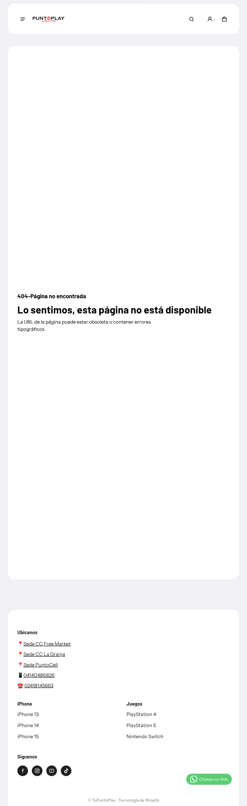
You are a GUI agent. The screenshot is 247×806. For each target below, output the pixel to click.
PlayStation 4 (141, 714)
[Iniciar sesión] (210, 19)
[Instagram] (37, 770)
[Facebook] (22, 770)
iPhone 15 (28, 736)
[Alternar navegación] (22, 19)
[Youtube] (51, 770)
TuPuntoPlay (104, 800)
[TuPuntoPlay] (49, 19)
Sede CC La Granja (44, 654)
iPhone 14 (28, 725)
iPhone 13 (28, 714)
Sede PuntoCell (40, 665)
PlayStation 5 (141, 725)
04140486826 (39, 675)
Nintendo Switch (145, 736)
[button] (191, 19)
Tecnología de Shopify (138, 800)
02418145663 (38, 685)
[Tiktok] (66, 770)
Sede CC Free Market (47, 644)
